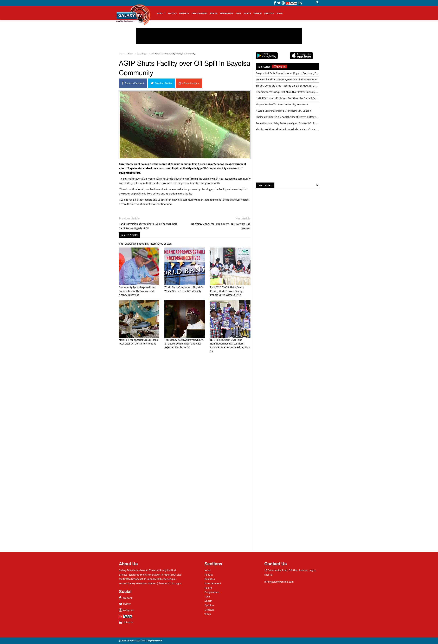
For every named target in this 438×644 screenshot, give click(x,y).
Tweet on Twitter (163, 83)
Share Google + (191, 83)
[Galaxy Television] (133, 12)
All (317, 184)
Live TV (281, 66)
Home (121, 54)
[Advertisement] (219, 36)
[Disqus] (184, 403)
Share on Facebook (134, 83)
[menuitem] (161, 13)
